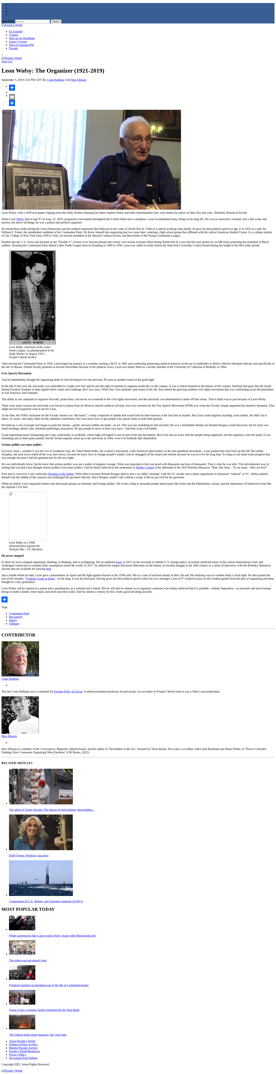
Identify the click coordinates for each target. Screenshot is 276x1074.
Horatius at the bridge (61, 473)
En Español (16, 31)
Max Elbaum (78, 79)
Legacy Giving (18, 41)
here (48, 568)
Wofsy (20, 219)
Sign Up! (7, 61)
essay (119, 562)
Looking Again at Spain (40, 578)
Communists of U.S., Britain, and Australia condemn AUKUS (46, 901)
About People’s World (22, 1041)
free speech (15, 616)
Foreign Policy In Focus (68, 691)
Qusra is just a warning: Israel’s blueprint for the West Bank (44, 1010)
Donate (13, 48)
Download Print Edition (23, 1058)
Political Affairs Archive (23, 1044)
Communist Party (19, 613)
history (13, 620)
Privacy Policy (17, 1054)
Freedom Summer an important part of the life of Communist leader (49, 985)
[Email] (141, 97)
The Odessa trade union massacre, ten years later (37, 1034)
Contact (13, 34)
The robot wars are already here (28, 960)
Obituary (14, 623)
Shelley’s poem (145, 467)
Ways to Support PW (21, 45)
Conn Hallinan (55, 79)
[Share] (141, 88)
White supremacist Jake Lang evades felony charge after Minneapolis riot (52, 935)
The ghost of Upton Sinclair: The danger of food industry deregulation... (51, 809)
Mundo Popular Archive (23, 1047)
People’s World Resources (24, 1051)
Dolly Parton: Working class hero (28, 855)
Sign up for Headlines (22, 38)
